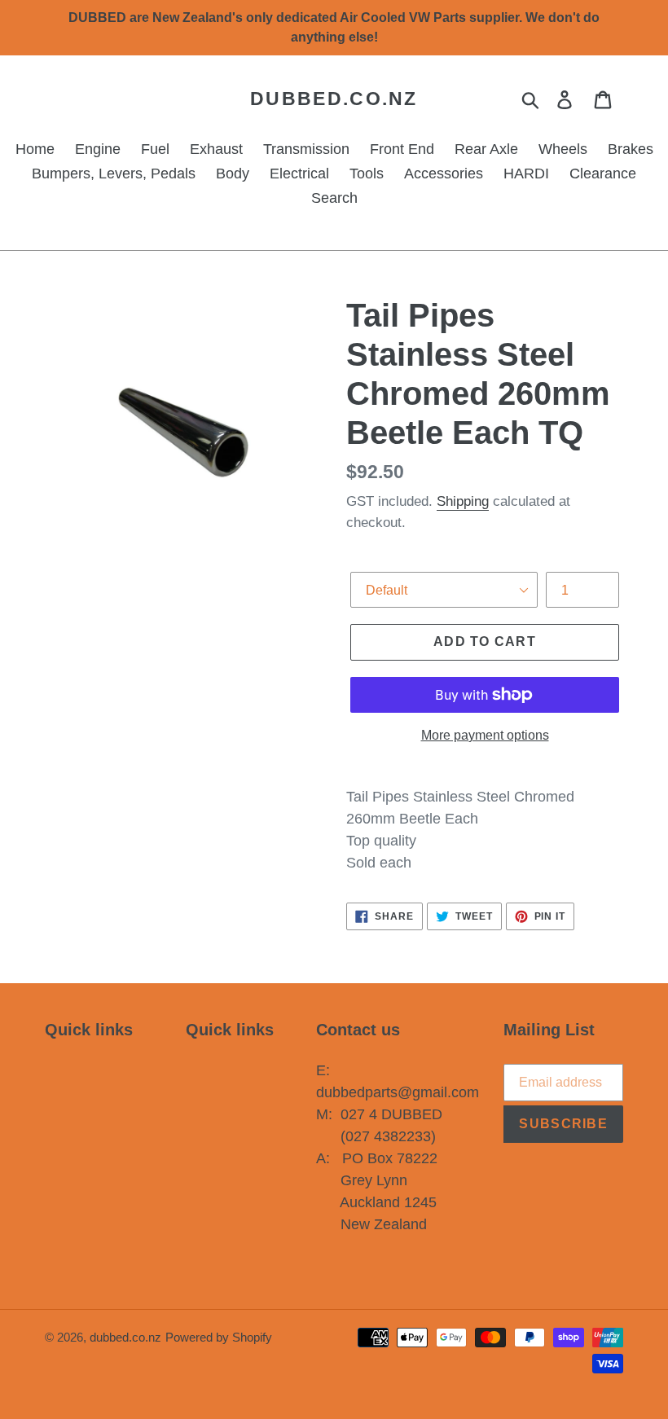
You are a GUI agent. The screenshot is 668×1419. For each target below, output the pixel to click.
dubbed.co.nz (334, 98)
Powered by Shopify (218, 1337)
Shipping (463, 501)
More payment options (485, 735)
